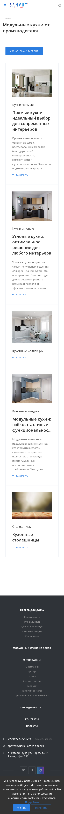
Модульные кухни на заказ (32, 648)
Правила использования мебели (32, 695)
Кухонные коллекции (28, 351)
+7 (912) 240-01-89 (19, 739)
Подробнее (32, 802)
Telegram (32, 770)
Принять (21, 808)
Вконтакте (23, 770)
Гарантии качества (32, 690)
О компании (32, 659)
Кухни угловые (23, 228)
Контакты (32, 719)
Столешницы (22, 526)
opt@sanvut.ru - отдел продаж (26, 745)
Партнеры (32, 671)
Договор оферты (32, 681)
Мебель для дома (32, 610)
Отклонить (40, 808)
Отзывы (32, 676)
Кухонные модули (25, 411)
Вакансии (32, 685)
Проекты (32, 726)
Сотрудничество (31, 707)
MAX (40, 770)
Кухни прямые (23, 105)
